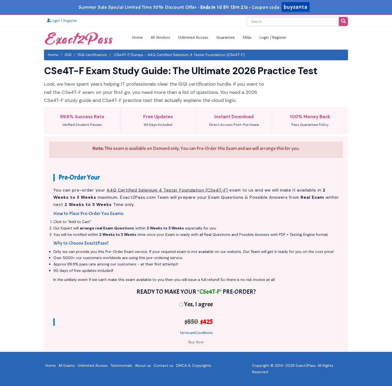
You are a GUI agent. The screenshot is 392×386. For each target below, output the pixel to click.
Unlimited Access (193, 37)
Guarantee (225, 37)
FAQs (247, 37)
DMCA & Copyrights (193, 365)
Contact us (163, 365)
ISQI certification (92, 54)
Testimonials (121, 365)
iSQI (68, 54)
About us (143, 365)
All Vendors (160, 37)
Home (137, 37)
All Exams (66, 365)
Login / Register (63, 20)
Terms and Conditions (196, 333)
